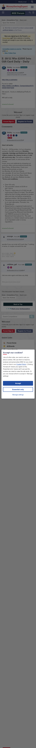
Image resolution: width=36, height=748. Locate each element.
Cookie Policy (21, 364)
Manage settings (18, 395)
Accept (18, 383)
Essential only (18, 389)
